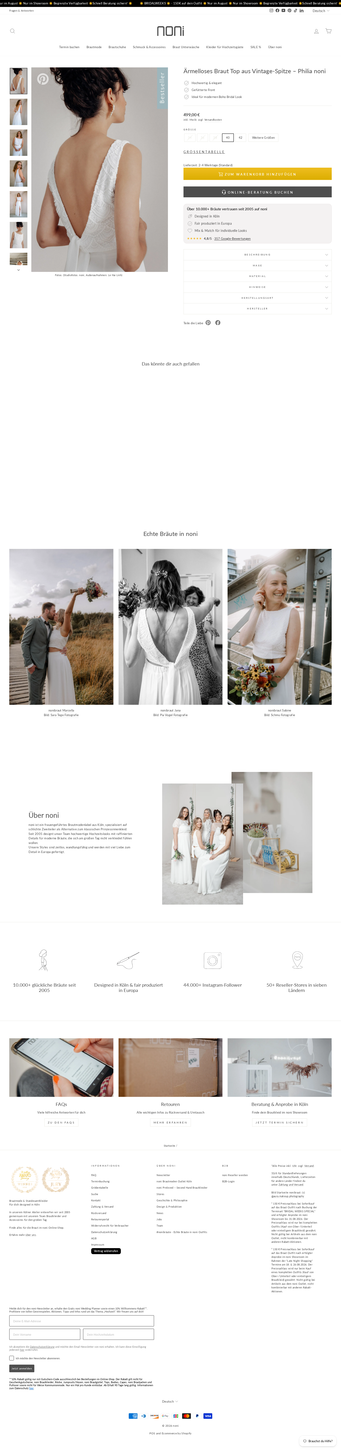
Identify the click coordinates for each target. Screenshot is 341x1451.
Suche (94, 1194)
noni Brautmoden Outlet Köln (174, 1181)
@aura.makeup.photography (287, 1196)
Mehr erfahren (171, 1122)
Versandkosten (213, 119)
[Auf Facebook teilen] (218, 323)
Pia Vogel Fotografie (174, 715)
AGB (94, 1238)
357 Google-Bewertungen (232, 238)
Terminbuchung (100, 1181)
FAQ (93, 1175)
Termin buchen (69, 47)
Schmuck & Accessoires (149, 47)
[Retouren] (171, 1067)
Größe (189, 129)
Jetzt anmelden (22, 1368)
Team (160, 1225)
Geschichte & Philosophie (172, 1200)
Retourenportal (100, 1219)
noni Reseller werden (235, 1175)
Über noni (275, 47)
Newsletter (163, 1175)
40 (228, 137)
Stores (160, 1194)
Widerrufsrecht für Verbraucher (110, 1225)
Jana (177, 710)
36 (203, 137)
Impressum (97, 1244)
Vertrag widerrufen (106, 1251)
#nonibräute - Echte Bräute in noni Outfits (182, 1232)
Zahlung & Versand (102, 1206)
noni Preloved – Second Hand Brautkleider (182, 1187)
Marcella (68, 710)
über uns (31, 1234)
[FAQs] (61, 1067)
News (160, 1213)
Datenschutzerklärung (104, 1232)
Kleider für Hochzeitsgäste (224, 47)
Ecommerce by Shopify (177, 1433)
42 (241, 137)
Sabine (286, 710)
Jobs (159, 1219)
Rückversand (98, 1213)
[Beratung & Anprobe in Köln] (280, 1067)
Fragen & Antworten (21, 10)
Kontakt (95, 1200)
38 (215, 137)
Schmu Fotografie (283, 715)
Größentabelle (99, 1187)
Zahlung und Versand (291, 1184)
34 (190, 137)
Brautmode (94, 47)
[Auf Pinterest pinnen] (208, 323)
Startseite (169, 1145)
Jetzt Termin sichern (280, 1122)
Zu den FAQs (61, 1122)
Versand (309, 1165)
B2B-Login (228, 1181)
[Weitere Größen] (263, 143)
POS (152, 1433)
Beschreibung (257, 254)
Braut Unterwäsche (186, 47)
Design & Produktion (169, 1206)
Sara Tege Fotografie (65, 715)
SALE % (256, 47)
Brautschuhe (117, 47)
